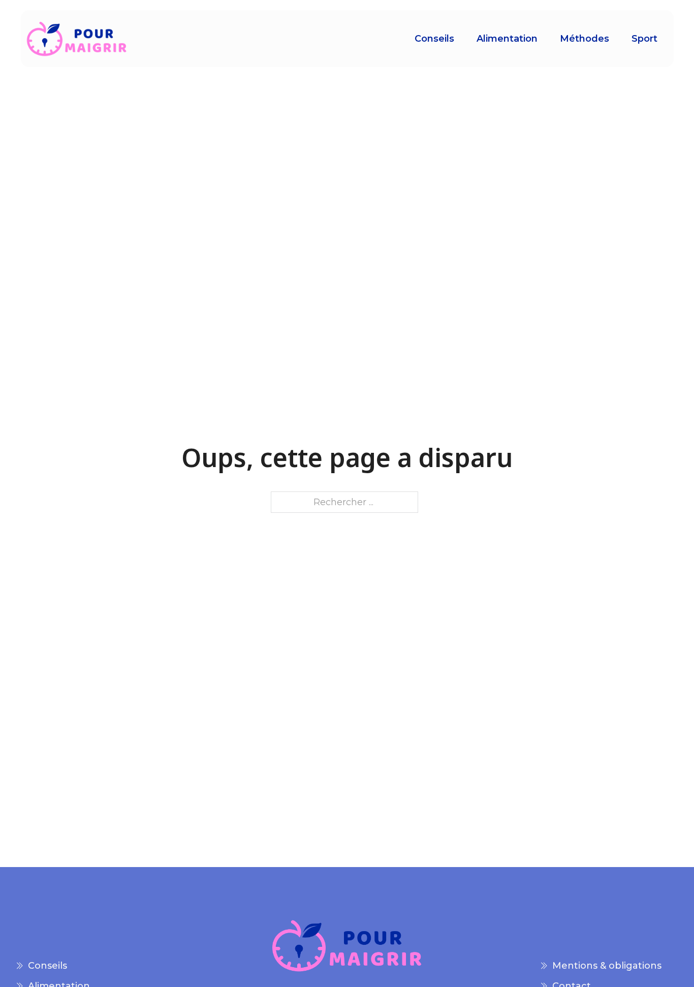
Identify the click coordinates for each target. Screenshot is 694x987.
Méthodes (584, 38)
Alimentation (507, 38)
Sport (644, 38)
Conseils (434, 38)
